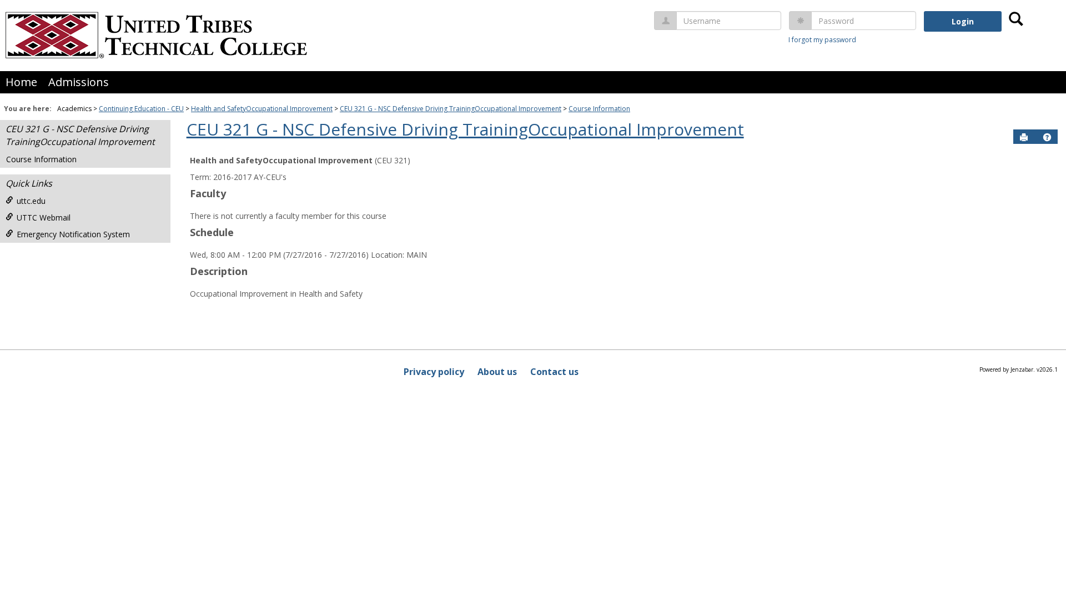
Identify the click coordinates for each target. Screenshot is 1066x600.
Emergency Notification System (73, 234)
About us (497, 372)
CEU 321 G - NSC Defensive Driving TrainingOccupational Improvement (450, 108)
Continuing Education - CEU (141, 108)
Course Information (599, 108)
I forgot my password (822, 39)
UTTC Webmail (44, 217)
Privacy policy (434, 372)
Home (21, 81)
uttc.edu (31, 201)
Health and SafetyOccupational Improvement (262, 108)
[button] (1047, 137)
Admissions (78, 81)
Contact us (554, 372)
